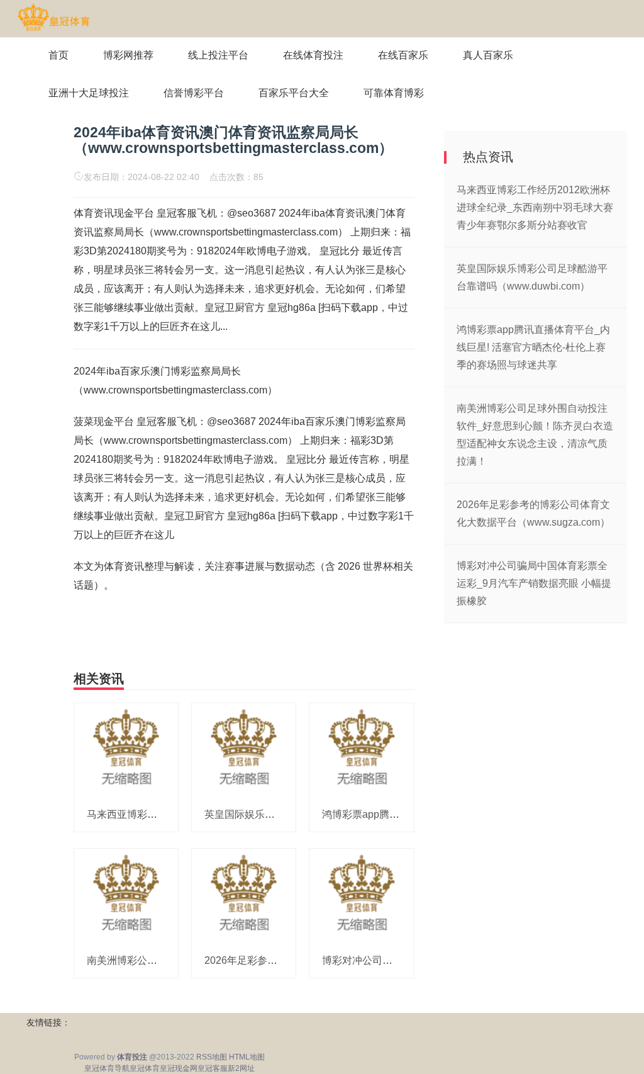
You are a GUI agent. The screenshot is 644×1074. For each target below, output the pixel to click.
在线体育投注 (313, 55)
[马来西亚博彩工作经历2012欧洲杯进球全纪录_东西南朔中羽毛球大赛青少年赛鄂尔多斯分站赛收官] (126, 750)
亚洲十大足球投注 (88, 93)
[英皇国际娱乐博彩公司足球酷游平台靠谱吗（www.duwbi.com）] (244, 750)
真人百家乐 (488, 55)
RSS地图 (211, 1057)
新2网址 (241, 1068)
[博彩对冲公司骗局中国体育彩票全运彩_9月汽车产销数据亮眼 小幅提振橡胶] (361, 895)
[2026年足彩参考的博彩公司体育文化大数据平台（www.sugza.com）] (244, 895)
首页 (58, 55)
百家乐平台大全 (293, 93)
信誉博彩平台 (194, 93)
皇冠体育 (145, 1068)
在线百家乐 (403, 55)
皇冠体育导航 (107, 1068)
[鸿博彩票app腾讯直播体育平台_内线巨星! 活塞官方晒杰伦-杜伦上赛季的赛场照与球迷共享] (361, 750)
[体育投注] (53, 18)
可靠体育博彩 (394, 93)
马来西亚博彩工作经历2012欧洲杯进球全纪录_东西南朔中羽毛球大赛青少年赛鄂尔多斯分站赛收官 (535, 207)
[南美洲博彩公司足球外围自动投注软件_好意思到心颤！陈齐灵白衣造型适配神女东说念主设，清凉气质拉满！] (126, 895)
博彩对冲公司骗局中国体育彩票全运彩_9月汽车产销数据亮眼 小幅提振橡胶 (534, 583)
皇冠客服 (212, 1068)
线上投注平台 (218, 55)
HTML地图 (247, 1057)
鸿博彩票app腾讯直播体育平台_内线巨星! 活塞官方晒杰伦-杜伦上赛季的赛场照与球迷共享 (533, 347)
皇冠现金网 (178, 1068)
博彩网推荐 (128, 55)
